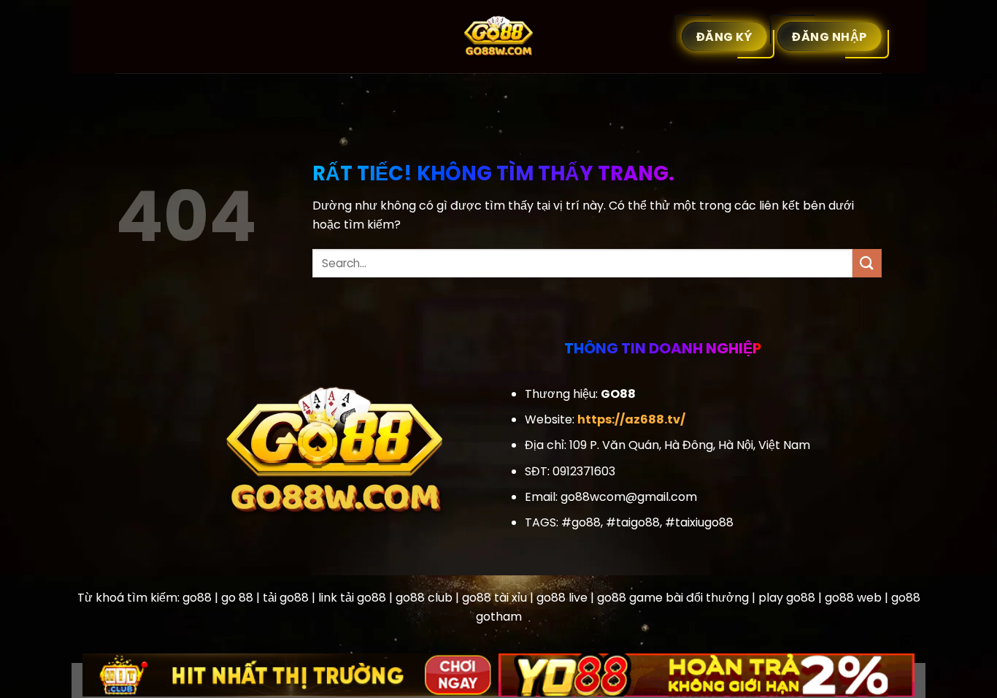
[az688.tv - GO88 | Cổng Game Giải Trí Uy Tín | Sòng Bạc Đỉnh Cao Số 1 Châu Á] (498, 36)
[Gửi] (867, 263)
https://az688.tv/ (631, 419)
